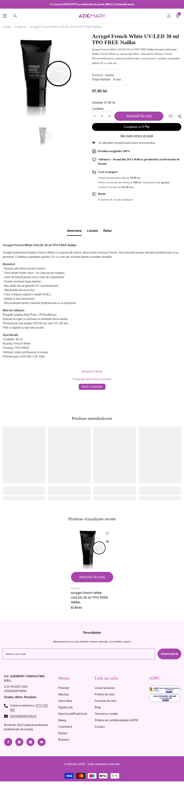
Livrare (92, 231)
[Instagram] (19, 742)
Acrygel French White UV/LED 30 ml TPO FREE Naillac (89, 597)
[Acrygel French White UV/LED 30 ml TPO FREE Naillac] (92, 548)
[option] (45, 75)
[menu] (5, 16)
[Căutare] (15, 16)
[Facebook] (8, 742)
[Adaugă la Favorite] (170, 116)
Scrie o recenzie (92, 386)
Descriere (74, 231)
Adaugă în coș (138, 116)
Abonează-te (169, 653)
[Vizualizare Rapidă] (107, 541)
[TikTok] (30, 742)
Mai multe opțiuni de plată (136, 135)
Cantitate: (98, 108)
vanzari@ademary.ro (23, 715)
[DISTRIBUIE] (178, 116)
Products (20, 26)
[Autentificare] (169, 16)
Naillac (109, 75)
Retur (107, 231)
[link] (24, 492)
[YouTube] (41, 742)
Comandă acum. (124, 4)
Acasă (7, 26)
